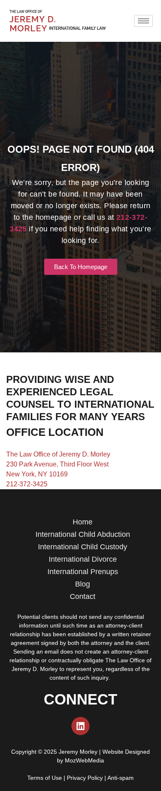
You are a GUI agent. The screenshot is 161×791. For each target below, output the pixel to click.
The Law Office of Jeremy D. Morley (58, 454)
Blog (82, 584)
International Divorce (83, 559)
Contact (82, 596)
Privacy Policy (85, 777)
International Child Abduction (83, 534)
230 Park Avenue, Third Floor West (57, 464)
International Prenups (82, 571)
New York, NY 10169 (37, 474)
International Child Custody (82, 547)
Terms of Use (44, 777)
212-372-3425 (26, 484)
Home (82, 522)
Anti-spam (120, 777)
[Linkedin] (80, 726)
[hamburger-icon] (143, 21)
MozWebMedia (84, 760)
